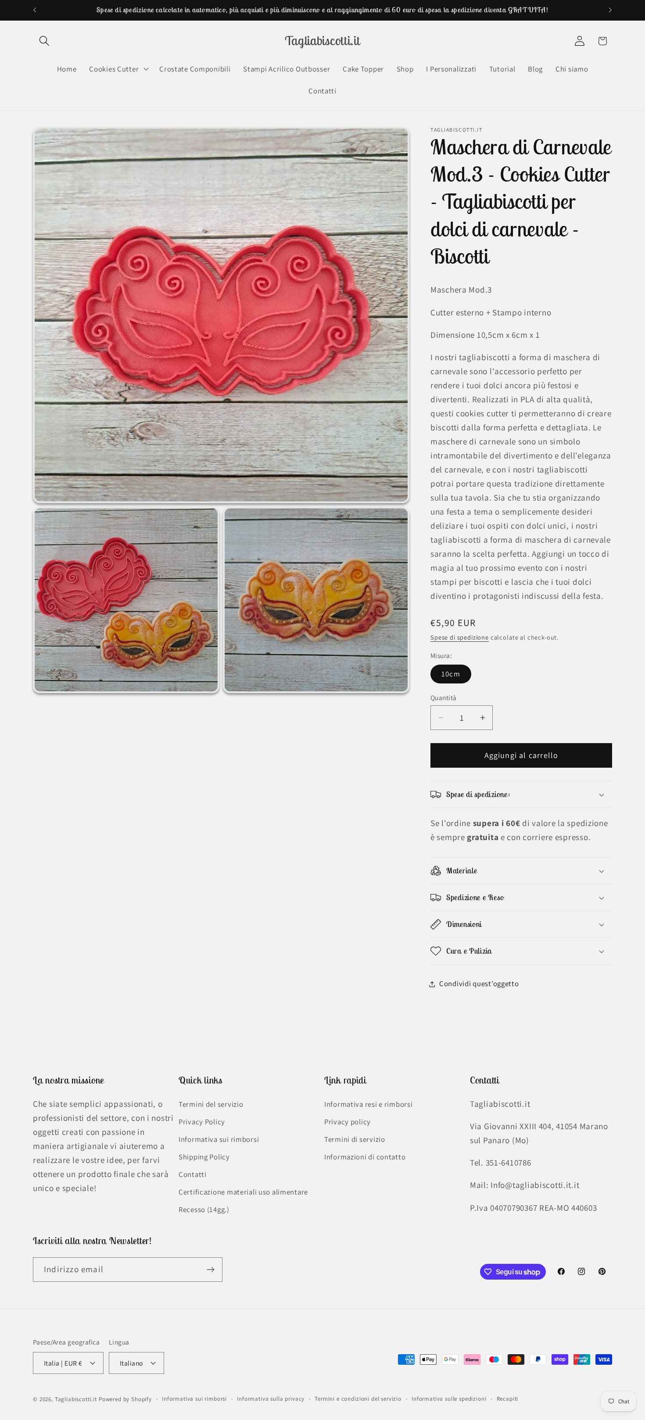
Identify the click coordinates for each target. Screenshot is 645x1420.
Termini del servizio (211, 1104)
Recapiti (508, 1398)
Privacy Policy (202, 1122)
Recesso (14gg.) (204, 1209)
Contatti (193, 1174)
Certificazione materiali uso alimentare (243, 1192)
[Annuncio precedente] (34, 10)
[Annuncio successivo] (610, 10)
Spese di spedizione (459, 637)
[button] (44, 41)
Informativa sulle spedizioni (449, 1398)
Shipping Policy (204, 1157)
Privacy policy (347, 1122)
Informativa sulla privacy (271, 1398)
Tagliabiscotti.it (76, 1399)
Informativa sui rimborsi (219, 1139)
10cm (450, 674)
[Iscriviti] (210, 1269)
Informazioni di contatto (364, 1157)
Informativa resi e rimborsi (368, 1104)
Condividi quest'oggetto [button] (479, 983)
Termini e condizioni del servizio (358, 1398)
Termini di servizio (354, 1139)
